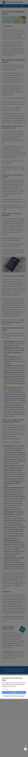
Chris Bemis (8, 26)
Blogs (13, 671)
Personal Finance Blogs (15, 669)
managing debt (8, 514)
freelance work (8, 376)
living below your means (11, 483)
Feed (23, 641)
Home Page (8, 651)
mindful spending (15, 481)
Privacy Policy (19, 671)
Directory (8, 671)
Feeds (23, 669)
